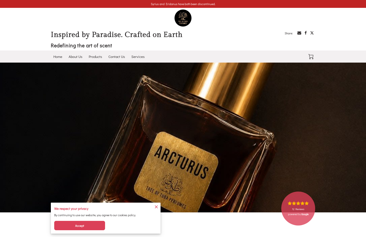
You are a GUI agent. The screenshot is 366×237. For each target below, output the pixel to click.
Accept (79, 226)
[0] (310, 56)
